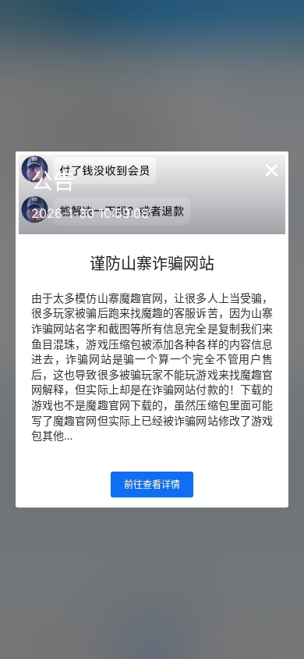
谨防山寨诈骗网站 (152, 264)
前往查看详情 (152, 484)
